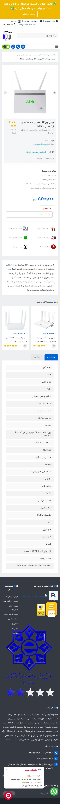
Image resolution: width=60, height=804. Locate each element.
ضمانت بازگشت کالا (10, 601)
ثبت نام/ (51, 21)
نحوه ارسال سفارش (31, 21)
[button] (23, 47)
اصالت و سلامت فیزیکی (35, 152)
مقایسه (13, 21)
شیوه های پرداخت (11, 614)
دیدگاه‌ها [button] (37, 357)
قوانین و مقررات (11, 596)
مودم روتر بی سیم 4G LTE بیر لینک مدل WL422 (16, 340)
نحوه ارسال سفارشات (13, 608)
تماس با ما (14, 623)
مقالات (15, 633)
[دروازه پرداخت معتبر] (41, 609)
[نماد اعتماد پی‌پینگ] (53, 596)
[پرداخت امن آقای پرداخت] (35, 596)
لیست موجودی (28, 14)
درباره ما (15, 628)
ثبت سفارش (13, 618)
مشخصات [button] (51, 357)
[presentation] (54, 92)
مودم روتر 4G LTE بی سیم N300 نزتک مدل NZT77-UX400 (46, 341)
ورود (46, 21)
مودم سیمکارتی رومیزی (41, 144)
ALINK (47, 140)
